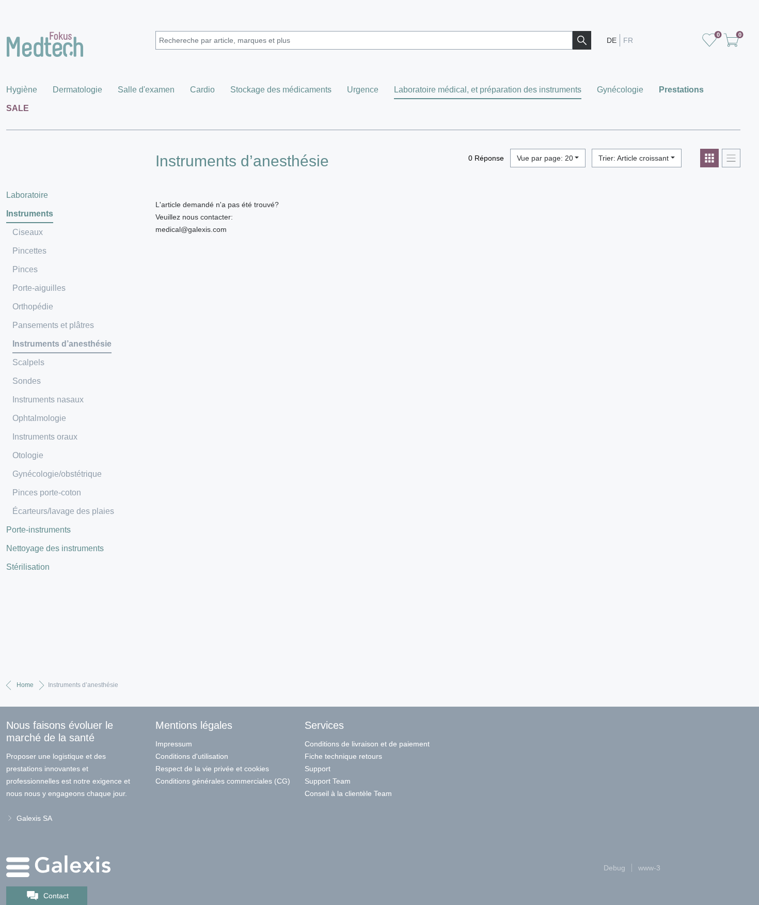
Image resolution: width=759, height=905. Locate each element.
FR (628, 40)
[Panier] (709, 40)
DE (611, 40)
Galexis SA (34, 818)
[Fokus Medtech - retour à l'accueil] (74, 42)
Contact (56, 896)
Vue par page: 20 (545, 158)
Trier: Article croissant (633, 158)
